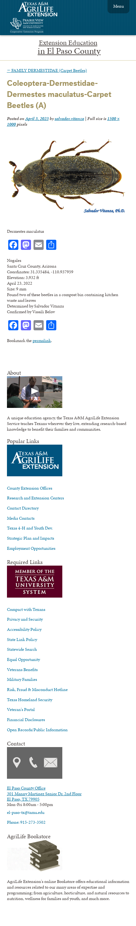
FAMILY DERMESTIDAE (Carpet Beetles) (47, 70)
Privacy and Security (25, 619)
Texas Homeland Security (29, 699)
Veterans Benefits (22, 669)
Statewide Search (22, 649)
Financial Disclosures (26, 719)
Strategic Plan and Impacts (30, 538)
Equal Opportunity (23, 659)
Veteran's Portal (21, 709)
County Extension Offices (29, 488)
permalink (42, 340)
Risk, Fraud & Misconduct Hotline (37, 689)
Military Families (22, 679)
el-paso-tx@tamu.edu (25, 812)
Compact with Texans (26, 609)
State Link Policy (22, 639)
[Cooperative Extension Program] (44, 26)
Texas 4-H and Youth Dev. (30, 528)
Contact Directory (23, 508)
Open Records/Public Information (37, 729)
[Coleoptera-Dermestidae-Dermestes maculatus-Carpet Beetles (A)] (66, 213)
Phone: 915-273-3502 (26, 822)
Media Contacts (20, 518)
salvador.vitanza (69, 118)
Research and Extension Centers (35, 498)
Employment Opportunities (31, 548)
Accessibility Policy (24, 629)
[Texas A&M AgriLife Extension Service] (41, 10)
